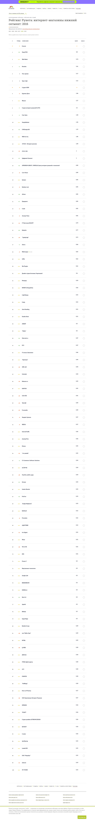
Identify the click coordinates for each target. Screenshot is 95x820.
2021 (10, 31)
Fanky (23, 302)
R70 (23, 345)
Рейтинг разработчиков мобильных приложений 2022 (18, 799)
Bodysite (24, 230)
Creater (24, 734)
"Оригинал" (25, 360)
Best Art (24, 597)
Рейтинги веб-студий (30, 17)
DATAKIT (24, 727)
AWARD (49, 8)
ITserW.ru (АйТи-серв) (27, 475)
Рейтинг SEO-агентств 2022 (40, 797)
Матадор (24, 280)
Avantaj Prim (25, 439)
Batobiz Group (25, 626)
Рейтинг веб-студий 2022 (13, 797)
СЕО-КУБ (24, 395)
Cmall (23, 208)
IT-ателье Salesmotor (27, 352)
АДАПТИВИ (25, 525)
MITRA (23, 640)
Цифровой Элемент (27, 158)
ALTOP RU (24, 467)
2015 (25, 31)
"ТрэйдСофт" (25, 237)
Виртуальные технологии (28, 568)
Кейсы (44, 8)
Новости (55, 8)
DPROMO (24, 705)
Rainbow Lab (25, 187)
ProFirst (24, 496)
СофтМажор (25, 295)
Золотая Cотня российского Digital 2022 (42, 794)
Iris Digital (24, 532)
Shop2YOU (25, 52)
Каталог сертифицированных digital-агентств (16, 794)
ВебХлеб (24, 511)
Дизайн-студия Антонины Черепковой (32, 273)
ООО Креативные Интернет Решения (32, 698)
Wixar (23, 539)
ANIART (24, 324)
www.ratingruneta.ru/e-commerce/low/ (31, 29)
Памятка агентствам (69, 8)
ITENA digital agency (27, 662)
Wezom (24, 100)
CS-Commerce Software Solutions (31, 460)
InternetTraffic (25, 431)
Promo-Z (24, 561)
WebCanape (25, 252)
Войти (85, 13)
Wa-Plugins (25, 266)
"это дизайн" (25, 453)
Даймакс (24, 655)
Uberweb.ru (25, 338)
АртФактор (25, 741)
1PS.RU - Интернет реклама (29, 144)
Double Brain (25, 316)
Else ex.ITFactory (26, 690)
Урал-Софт (25, 81)
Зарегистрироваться (79, 13)
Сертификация (31, 8)
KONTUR (24, 388)
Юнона (24, 446)
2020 (13, 31)
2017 (19, 31)
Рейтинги (22, 8)
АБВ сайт (24, 367)
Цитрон (24, 180)
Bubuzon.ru (25, 381)
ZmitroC (24, 762)
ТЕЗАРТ (24, 712)
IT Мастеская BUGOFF (28, 223)
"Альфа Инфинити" (27, 503)
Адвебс (24, 604)
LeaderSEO (25, 748)
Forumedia (25, 410)
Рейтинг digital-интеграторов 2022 (69, 799)
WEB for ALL (25, 136)
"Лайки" (24, 331)
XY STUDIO (25, 770)
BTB (23, 554)
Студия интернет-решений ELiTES (31, 108)
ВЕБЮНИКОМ (25, 583)
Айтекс (24, 194)
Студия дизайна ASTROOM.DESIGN (31, 719)
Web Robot (25, 59)
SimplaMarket (25, 122)
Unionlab (24, 374)
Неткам (24, 482)
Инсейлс (24, 66)
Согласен (82, 817)
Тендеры (39, 8)
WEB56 (24, 424)
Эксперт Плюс (25, 216)
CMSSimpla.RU (26, 129)
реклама (78, 8)
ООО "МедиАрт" (26, 755)
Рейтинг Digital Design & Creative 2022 (42, 799)
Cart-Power (25, 172)
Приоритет (25, 201)
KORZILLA (24, 590)
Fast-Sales (24, 115)
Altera (23, 244)
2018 (16, 31)
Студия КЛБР (25, 87)
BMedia (24, 611)
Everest (24, 46)
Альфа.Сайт (25, 575)
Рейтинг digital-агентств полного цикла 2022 (16, 802)
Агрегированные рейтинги (16, 17)
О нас (60, 8)
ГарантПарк (25, 619)
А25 (23, 669)
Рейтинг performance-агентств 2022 (69, 794)
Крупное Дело (26, 93)
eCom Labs (25, 151)
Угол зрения (25, 74)
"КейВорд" (25, 683)
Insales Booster (26, 489)
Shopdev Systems (26, 417)
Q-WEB (24, 647)
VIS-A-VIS (24, 547)
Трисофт (24, 403)
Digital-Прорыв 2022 (66, 802)
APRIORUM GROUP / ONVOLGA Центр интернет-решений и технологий (41, 165)
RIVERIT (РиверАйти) (27, 288)
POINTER (24, 676)
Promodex (24, 518)
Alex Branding (25, 309)
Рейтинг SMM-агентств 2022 (68, 797)
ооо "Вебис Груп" (26, 633)
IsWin (23, 259)
